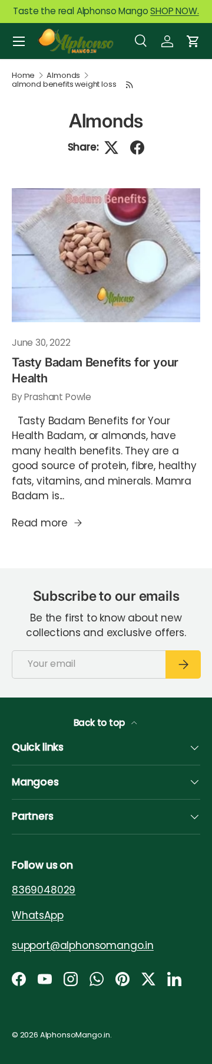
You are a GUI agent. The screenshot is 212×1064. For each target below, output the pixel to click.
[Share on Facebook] (137, 148)
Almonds (63, 76)
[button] (193, 41)
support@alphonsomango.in (83, 945)
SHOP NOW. (174, 11)
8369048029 (43, 890)
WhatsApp (38, 915)
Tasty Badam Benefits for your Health (95, 370)
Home (23, 76)
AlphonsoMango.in (75, 1035)
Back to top (100, 722)
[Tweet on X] (111, 148)
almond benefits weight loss (64, 85)
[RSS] (129, 84)
